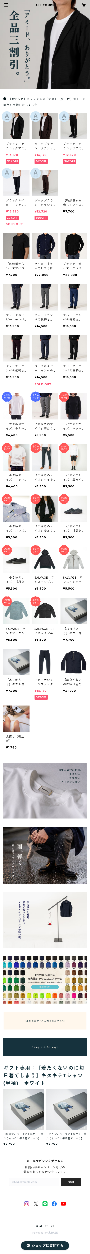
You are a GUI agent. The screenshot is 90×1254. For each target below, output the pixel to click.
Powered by (40, 1232)
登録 (71, 1182)
